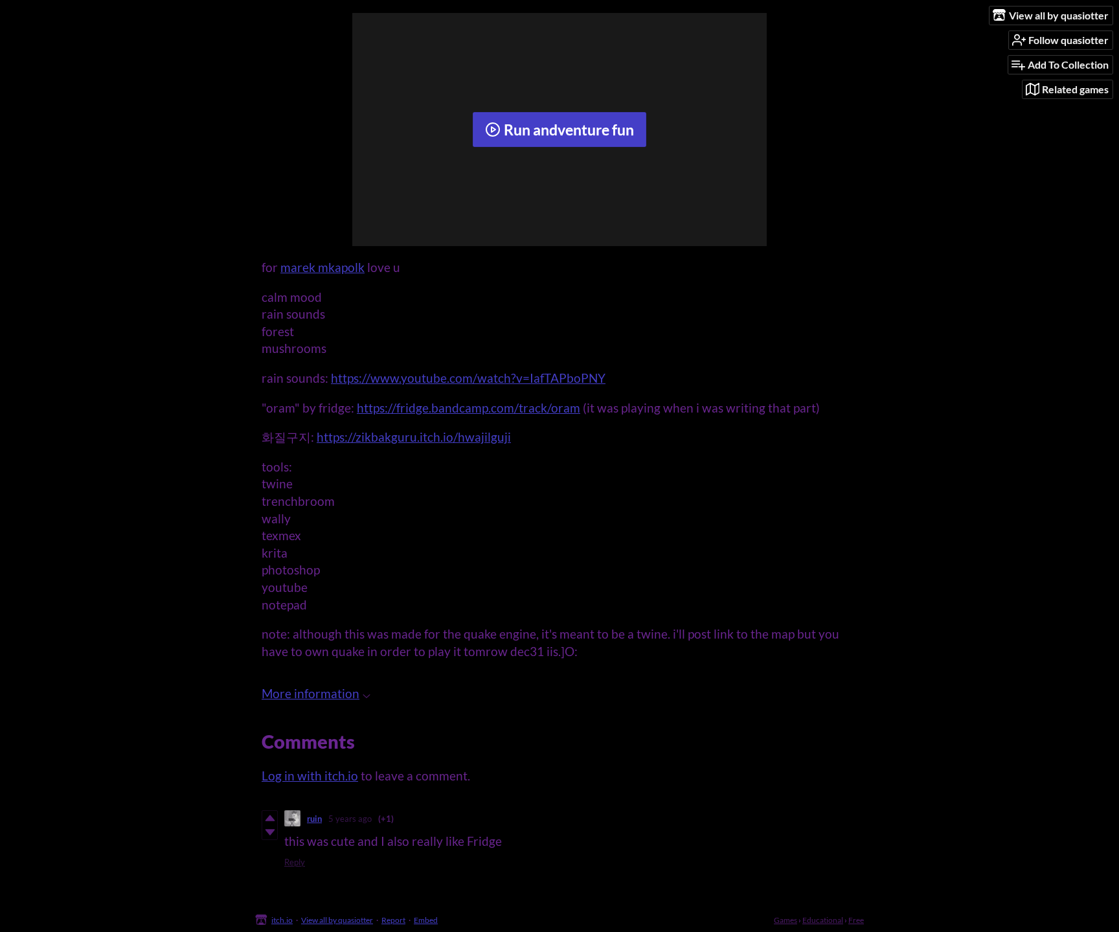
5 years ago (350, 818)
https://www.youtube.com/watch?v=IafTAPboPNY (468, 377)
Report (393, 920)
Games (785, 920)
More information (310, 693)
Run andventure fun (569, 129)
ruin (314, 818)
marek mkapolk (322, 267)
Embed (426, 920)
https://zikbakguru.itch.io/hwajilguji (414, 436)
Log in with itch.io (310, 775)
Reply (294, 862)
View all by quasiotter (337, 920)
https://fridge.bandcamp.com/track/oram (468, 407)
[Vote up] (269, 818)
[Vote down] (269, 832)
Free (856, 920)
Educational (822, 920)
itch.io (282, 920)
